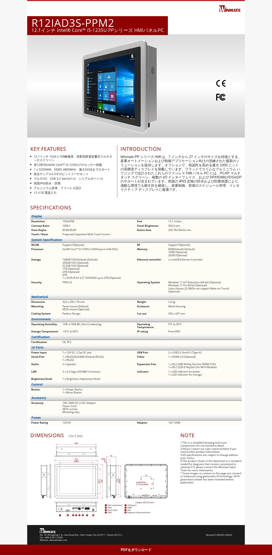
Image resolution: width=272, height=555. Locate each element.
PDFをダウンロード (136, 550)
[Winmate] (230, 8)
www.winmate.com (58, 540)
